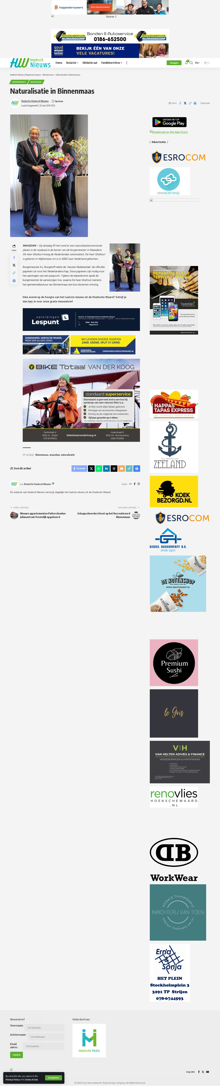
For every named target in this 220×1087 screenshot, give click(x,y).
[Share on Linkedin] (106, 468)
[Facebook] (135, 484)
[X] (203, 1072)
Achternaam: (18, 1034)
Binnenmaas (19, 82)
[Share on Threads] (114, 468)
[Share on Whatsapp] (99, 468)
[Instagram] (138, 484)
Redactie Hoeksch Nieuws (35, 101)
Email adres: (14, 1045)
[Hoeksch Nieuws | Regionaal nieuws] (30, 63)
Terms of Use (31, 1079)
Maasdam (36, 82)
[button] (53, 1077)
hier (31, 301)
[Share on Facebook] (180, 103)
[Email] (121, 468)
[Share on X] (185, 103)
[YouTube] (207, 1072)
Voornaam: (17, 1025)
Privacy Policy (13, 1079)
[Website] (130, 484)
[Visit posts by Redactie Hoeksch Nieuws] (14, 484)
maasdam (55, 454)
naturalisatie (68, 454)
